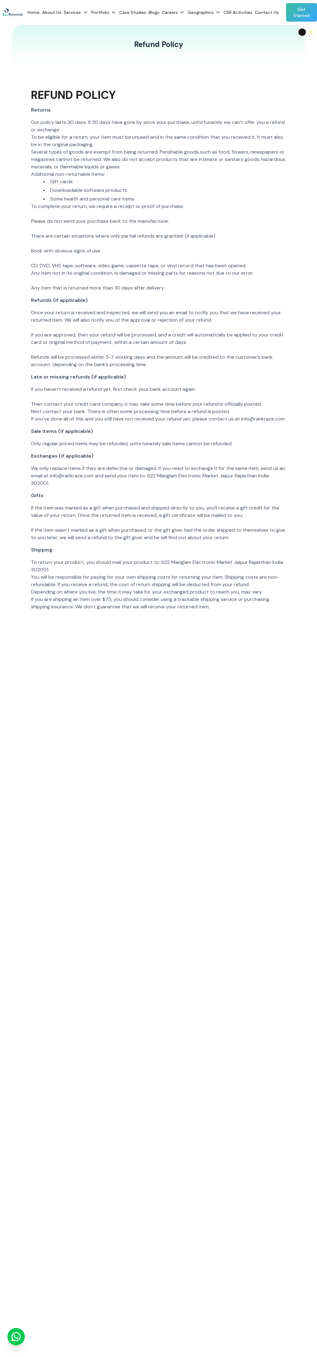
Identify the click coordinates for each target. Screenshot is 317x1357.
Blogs (154, 12)
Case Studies (132, 12)
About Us (51, 12)
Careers (170, 12)
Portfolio (100, 12)
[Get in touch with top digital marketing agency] (16, 1339)
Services (72, 12)
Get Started (301, 12)
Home (34, 12)
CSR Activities (238, 12)
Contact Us (267, 12)
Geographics (201, 12)
